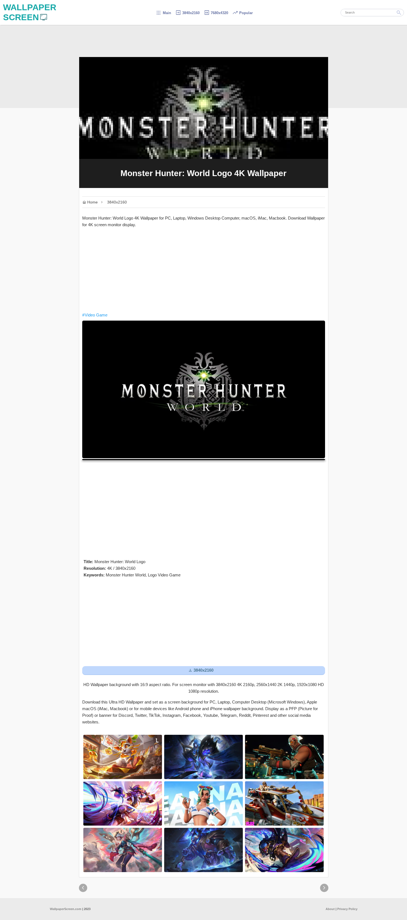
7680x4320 (216, 13)
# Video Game (94, 315)
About (330, 909)
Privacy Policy (347, 909)
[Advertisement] (203, 270)
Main (163, 13)
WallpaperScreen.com (65, 909)
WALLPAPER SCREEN (29, 12)
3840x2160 (187, 13)
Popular (242, 13)
